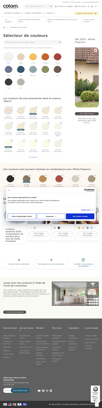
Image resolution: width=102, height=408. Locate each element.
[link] (71, 2)
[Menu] (99, 387)
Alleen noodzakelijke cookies (22, 216)
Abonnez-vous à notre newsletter (14, 378)
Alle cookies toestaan (80, 216)
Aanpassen (50, 216)
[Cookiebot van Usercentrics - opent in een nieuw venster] (85, 190)
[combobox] (38, 6)
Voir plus (32, 157)
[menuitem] (13, 14)
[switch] (95, 400)
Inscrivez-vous (20, 390)
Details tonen (85, 210)
